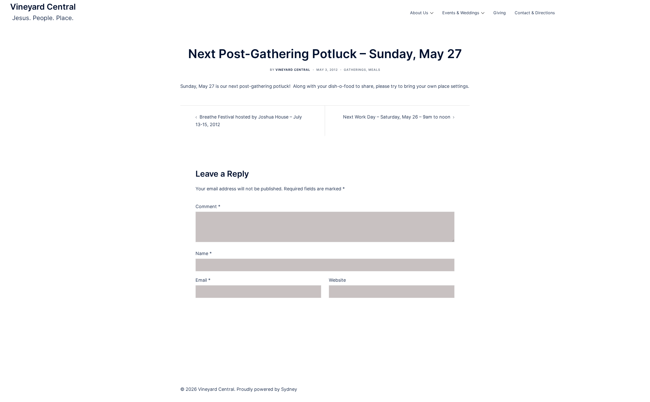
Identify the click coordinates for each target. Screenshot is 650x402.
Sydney (289, 389)
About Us (419, 12)
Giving (499, 12)
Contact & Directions (535, 12)
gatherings (355, 70)
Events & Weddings (460, 12)
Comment (208, 206)
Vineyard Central (43, 7)
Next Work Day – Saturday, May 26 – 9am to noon (396, 117)
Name (204, 253)
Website (337, 280)
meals (374, 70)
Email (203, 280)
